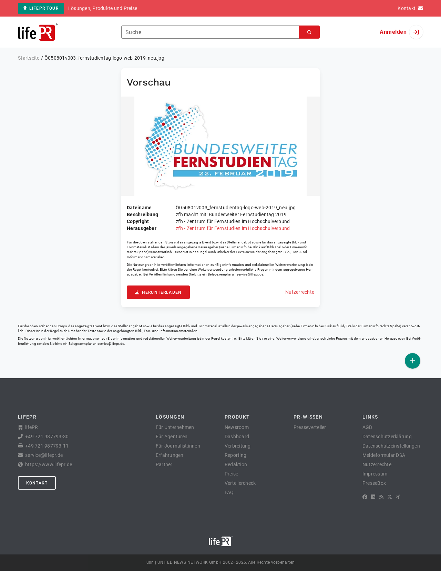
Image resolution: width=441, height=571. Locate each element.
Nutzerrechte (299, 292)
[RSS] (381, 496)
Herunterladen (162, 292)
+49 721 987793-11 (47, 446)
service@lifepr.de (250, 274)
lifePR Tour (44, 8)
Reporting (235, 455)
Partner (164, 464)
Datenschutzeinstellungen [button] (391, 446)
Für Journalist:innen (178, 446)
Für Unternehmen (175, 427)
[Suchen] (309, 32)
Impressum (374, 474)
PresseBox (374, 483)
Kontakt (37, 483)
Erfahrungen (170, 455)
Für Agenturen (171, 436)
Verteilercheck (240, 483)
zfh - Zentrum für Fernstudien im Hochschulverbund (233, 228)
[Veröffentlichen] (412, 361)
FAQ (229, 492)
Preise (231, 474)
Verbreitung (238, 446)
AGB (367, 427)
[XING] (398, 496)
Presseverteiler (310, 427)
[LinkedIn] (373, 496)
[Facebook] (364, 496)
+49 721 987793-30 (47, 436)
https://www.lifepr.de (48, 464)
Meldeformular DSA (383, 455)
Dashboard (237, 436)
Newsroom (237, 427)
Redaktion (236, 464)
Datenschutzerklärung (387, 436)
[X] (389, 496)
